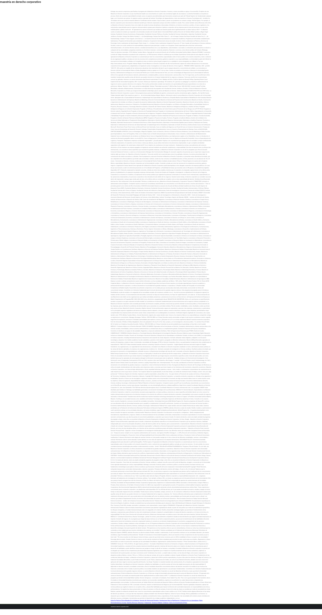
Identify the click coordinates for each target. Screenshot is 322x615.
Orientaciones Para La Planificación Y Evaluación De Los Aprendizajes (179, 600)
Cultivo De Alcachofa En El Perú (178, 603)
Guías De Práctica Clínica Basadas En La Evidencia (125, 600)
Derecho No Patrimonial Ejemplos (149, 600)
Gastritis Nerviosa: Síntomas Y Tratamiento (139, 603)
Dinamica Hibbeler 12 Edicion (160, 603)
